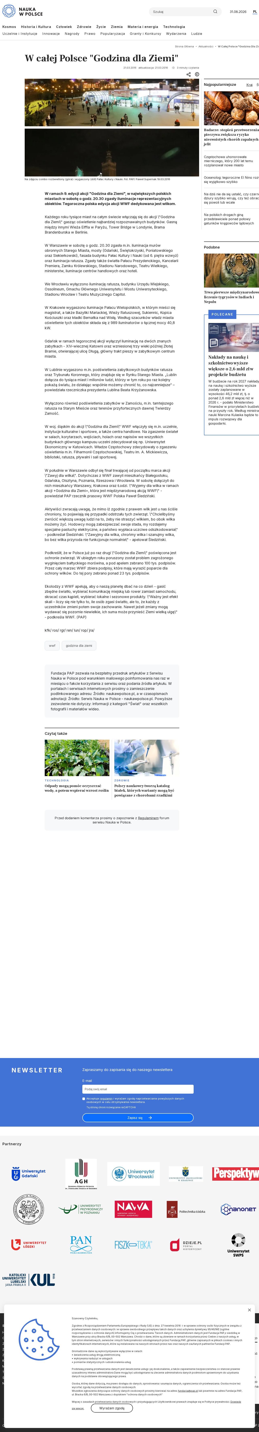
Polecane (222, 314)
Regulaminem (148, 818)
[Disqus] (112, 891)
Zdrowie (84, 27)
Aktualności (205, 46)
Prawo (90, 34)
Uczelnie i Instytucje (19, 34)
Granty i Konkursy (145, 34)
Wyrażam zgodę (111, 1408)
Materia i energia (143, 27)
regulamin (106, 1098)
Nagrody (72, 34)
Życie (101, 27)
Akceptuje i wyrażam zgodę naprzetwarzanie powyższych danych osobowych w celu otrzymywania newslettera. (135, 1100)
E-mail (87, 1081)
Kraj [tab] (249, 85)
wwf (52, 646)
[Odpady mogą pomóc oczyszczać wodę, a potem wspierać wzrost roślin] (77, 770)
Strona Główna (184, 46)
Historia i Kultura (36, 27)
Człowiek (64, 27)
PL (255, 12)
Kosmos (9, 27)
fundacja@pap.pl (188, 1390)
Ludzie (196, 34)
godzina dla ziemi (79, 646)
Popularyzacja (112, 34)
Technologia (174, 27)
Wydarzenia (176, 34)
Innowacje (51, 34)
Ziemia (117, 27)
